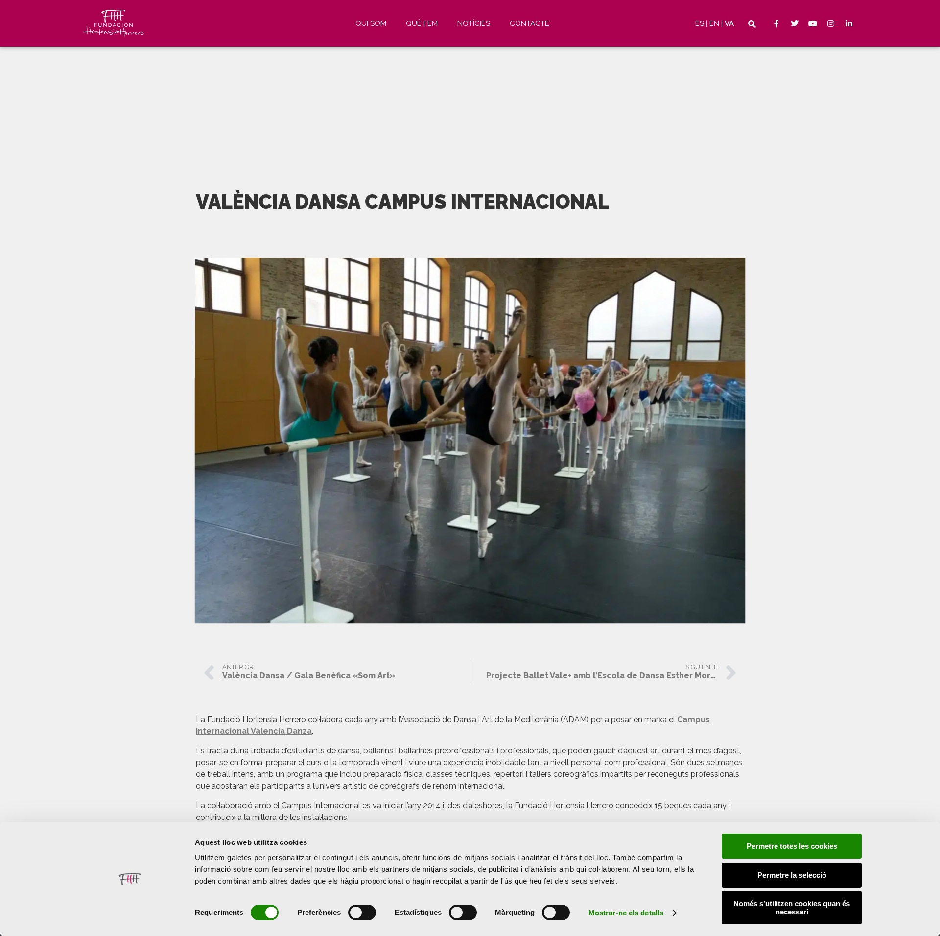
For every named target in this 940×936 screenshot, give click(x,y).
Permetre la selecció (791, 875)
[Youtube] (813, 23)
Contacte (529, 23)
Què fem (422, 23)
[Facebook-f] (776, 23)
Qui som (370, 23)
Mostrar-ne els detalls (625, 913)
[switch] (362, 912)
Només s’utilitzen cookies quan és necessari (791, 907)
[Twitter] (794, 23)
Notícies (473, 23)
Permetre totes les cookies (792, 846)
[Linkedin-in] (849, 23)
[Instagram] (831, 23)
